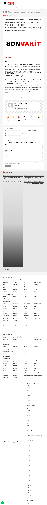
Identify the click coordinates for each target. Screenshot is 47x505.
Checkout (36, 284)
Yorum (6, 144)
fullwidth (35, 286)
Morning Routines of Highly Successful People (7, 301)
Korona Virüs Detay (17, 298)
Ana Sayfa (36, 280)
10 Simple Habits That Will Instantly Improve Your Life (7, 279)
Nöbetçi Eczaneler (37, 303)
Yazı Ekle (15, 320)
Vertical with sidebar (38, 318)
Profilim (15, 315)
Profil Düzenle (6, 315)
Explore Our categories (28, 286)
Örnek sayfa (5, 305)
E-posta (7, 155)
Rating (6, 150)
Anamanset (5, 282)
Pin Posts (15, 305)
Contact (5, 286)
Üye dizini (15, 318)
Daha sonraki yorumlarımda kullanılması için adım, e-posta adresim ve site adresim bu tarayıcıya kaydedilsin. (22, 163)
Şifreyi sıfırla (5, 318)
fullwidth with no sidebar (31, 408)
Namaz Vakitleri (27, 303)
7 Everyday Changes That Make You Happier (35, 383)
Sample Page (26, 315)
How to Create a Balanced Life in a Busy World (8, 294)
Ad (5, 151)
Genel (5, 15)
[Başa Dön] (45, 503)
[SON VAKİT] (9, 4)
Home (25, 291)
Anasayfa (15, 282)
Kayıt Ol (4, 298)
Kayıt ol (35, 296)
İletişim (14, 296)
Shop (35, 317)
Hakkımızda (36, 289)
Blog (24, 282)
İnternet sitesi (8, 159)
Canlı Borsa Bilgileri (37, 282)
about (25, 280)
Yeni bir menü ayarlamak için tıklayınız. (11, 7)
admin (16, 106)
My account (15, 303)
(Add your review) (32, 130)
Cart (24, 284)
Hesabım (5, 291)
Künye (25, 298)
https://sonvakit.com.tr (22, 108)
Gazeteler (15, 289)
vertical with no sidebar (28, 318)
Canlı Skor (5, 284)
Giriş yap (25, 289)
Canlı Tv (15, 284)
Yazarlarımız (5, 320)
